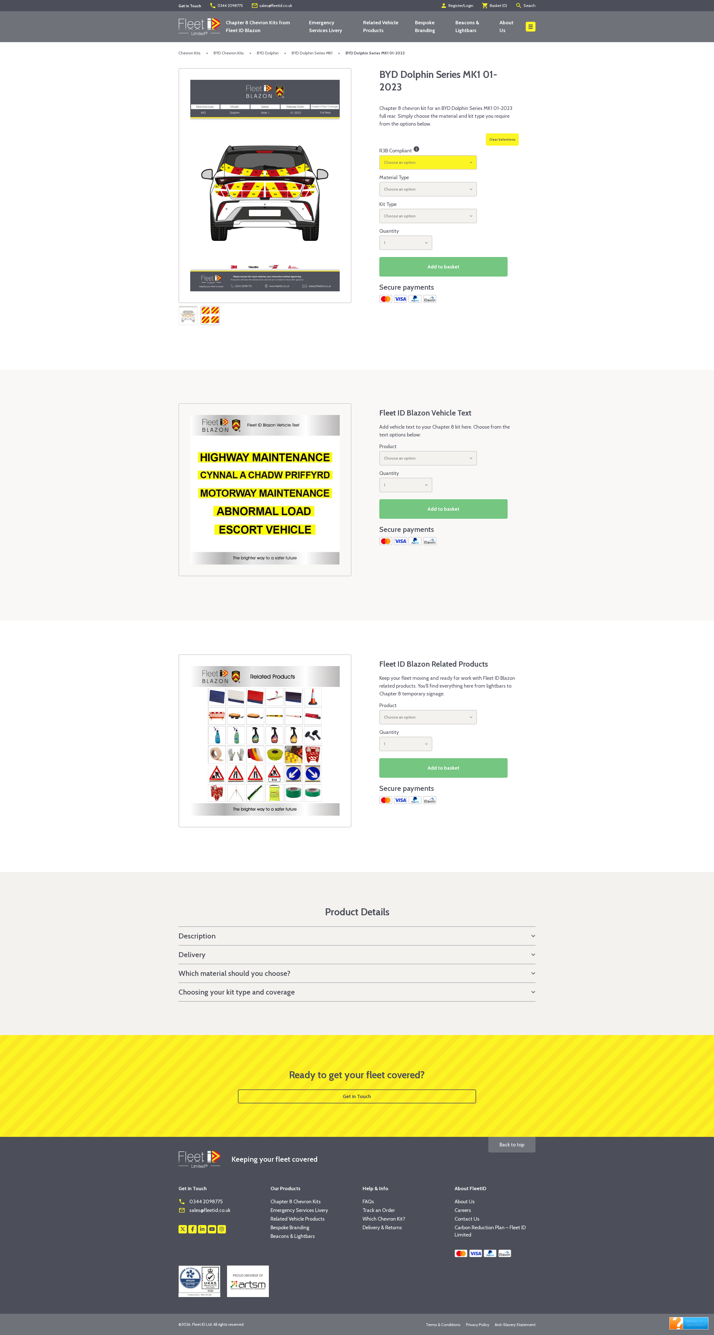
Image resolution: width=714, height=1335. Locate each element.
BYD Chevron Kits (229, 53)
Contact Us (467, 1219)
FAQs (368, 1202)
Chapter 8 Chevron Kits (296, 1202)
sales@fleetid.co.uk (271, 5)
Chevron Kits (189, 53)
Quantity (389, 231)
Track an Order (379, 1210)
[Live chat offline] (688, 1323)
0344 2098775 (226, 5)
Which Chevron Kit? (384, 1219)
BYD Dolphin (268, 53)
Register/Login (456, 5)
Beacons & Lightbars (293, 1236)
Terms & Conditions (443, 1324)
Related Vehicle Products (298, 1219)
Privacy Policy (477, 1324)
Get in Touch (357, 1096)
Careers (463, 1210)
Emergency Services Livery (299, 1210)
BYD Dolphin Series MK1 (312, 53)
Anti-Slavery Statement (515, 1324)
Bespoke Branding (290, 1227)
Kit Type (388, 204)
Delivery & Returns (382, 1227)
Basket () (494, 5)
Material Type (394, 177)
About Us (465, 1202)
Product (388, 446)
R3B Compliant (399, 150)
